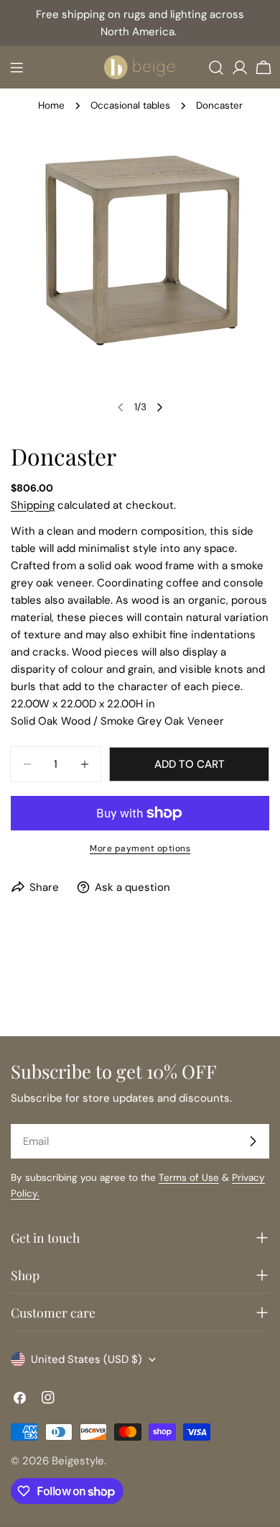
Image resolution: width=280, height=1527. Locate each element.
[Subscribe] (253, 1141)
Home (51, 105)
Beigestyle (78, 1461)
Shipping (33, 505)
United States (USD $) (86, 1359)
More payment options (140, 848)
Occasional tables (130, 105)
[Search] (216, 67)
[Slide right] (159, 407)
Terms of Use (189, 1178)
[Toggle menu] (16, 67)
